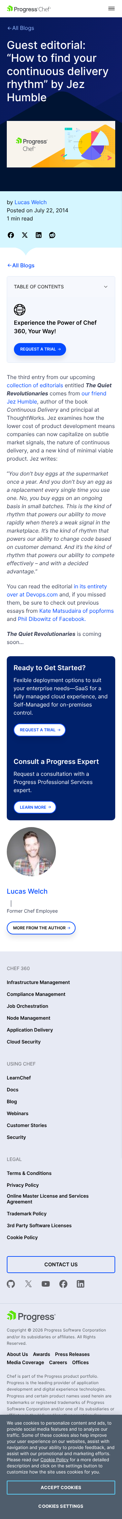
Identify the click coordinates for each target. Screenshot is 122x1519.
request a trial (38, 729)
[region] (61, 1467)
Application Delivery (30, 1030)
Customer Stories (27, 1125)
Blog (12, 1102)
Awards (41, 1354)
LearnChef (19, 1078)
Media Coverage (25, 1362)
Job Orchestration (27, 1006)
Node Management (28, 1018)
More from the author (39, 927)
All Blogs (23, 27)
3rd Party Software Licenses (39, 1226)
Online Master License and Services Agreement (48, 1199)
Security (16, 1137)
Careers (58, 1362)
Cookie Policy (22, 1237)
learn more (33, 807)
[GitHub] (11, 1285)
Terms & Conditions (29, 1173)
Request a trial (38, 349)
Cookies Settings (60, 1506)
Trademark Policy (26, 1214)
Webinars (17, 1113)
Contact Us (61, 1264)
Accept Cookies (61, 1487)
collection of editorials (35, 385)
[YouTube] (46, 1285)
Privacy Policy (23, 1185)
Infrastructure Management (38, 982)
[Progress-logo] (31, 1316)
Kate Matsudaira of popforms (76, 610)
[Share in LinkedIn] (40, 235)
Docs (12, 1090)
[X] (28, 1285)
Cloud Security (24, 1042)
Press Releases (72, 1354)
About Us (17, 1354)
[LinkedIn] (81, 1285)
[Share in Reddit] (52, 235)
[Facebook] (63, 1285)
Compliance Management (36, 994)
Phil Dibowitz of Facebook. (52, 618)
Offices (80, 1362)
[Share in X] (26, 235)
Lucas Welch (27, 891)
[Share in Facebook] (12, 235)
